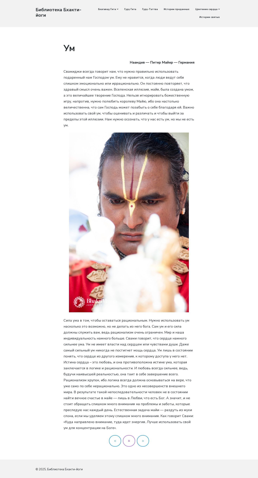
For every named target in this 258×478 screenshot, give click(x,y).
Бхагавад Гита (107, 9)
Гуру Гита (130, 9)
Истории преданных (176, 9)
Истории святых (209, 17)
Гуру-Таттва (150, 9)
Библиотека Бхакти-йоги (58, 12)
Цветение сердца (206, 9)
